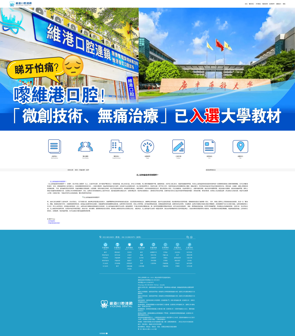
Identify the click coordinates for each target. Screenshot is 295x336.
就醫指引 (278, 4)
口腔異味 (153, 263)
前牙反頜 (117, 255)
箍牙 (117, 266)
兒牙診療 (189, 266)
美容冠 (129, 252)
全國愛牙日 (153, 252)
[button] (144, 129)
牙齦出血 (165, 255)
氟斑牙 (129, 260)
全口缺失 (105, 266)
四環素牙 (129, 263)
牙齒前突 (117, 260)
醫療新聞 (265, 4)
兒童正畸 (189, 257)
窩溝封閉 (189, 255)
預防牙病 (153, 255)
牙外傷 (189, 260)
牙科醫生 (258, 4)
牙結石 (177, 263)
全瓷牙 (129, 255)
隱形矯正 (117, 252)
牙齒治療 (82, 170)
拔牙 (87, 170)
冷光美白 (177, 252)
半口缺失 (105, 263)
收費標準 (271, 4)
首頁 (246, 4)
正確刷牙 (153, 257)
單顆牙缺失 (105, 255)
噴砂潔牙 (177, 260)
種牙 (105, 252)
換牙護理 (189, 263)
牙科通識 (153, 260)
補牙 (141, 252)
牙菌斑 (177, 266)
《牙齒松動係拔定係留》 (54, 223)
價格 (284, 4)
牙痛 (141, 263)
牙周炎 (165, 252)
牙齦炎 (165, 257)
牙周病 (165, 260)
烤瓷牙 (129, 257)
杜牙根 (141, 257)
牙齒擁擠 (117, 257)
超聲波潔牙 (177, 257)
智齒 (141, 255)
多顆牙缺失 (105, 260)
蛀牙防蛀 (189, 252)
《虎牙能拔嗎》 (51, 221)
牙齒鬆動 (165, 263)
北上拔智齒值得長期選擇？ (58, 181)
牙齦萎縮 (165, 266)
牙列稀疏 (117, 263)
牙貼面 (129, 269)
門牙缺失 (105, 257)
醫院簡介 (251, 4)
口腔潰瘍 (141, 266)
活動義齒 (129, 266)
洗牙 (177, 255)
